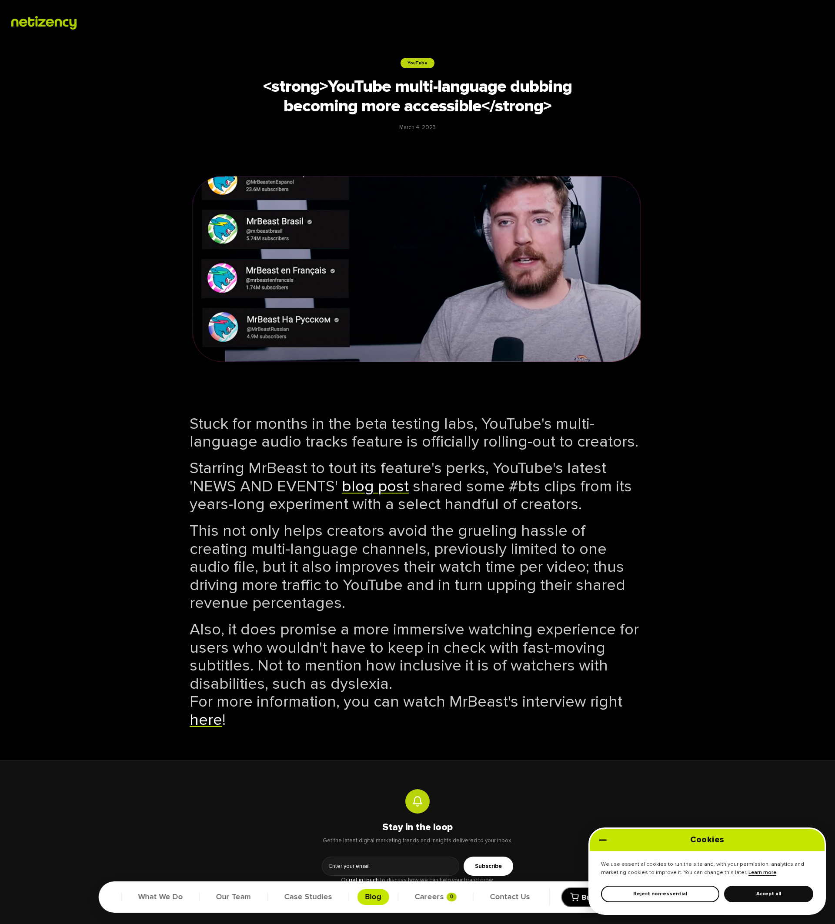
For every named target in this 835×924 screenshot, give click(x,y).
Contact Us (510, 897)
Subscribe (488, 866)
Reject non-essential (660, 894)
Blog (373, 897)
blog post (375, 486)
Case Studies (308, 897)
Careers (433, 897)
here (206, 720)
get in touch (364, 880)
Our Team (233, 897)
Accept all (768, 894)
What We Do (160, 897)
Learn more (762, 872)
